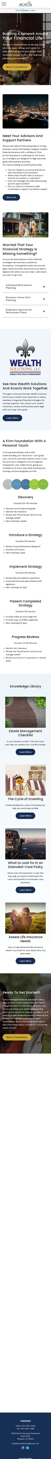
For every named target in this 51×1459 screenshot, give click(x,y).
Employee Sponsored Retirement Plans (19, 311)
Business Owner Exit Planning (18, 299)
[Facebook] (23, 1447)
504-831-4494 (28, 1426)
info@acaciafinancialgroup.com (25, 1443)
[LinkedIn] (27, 1447)
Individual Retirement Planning (19, 286)
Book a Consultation (17, 67)
